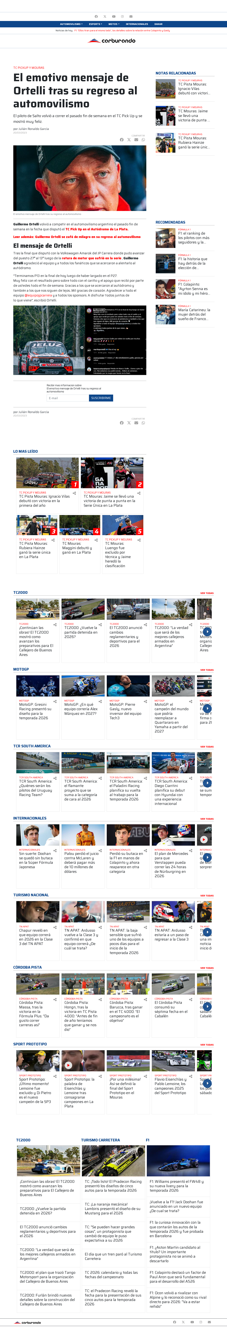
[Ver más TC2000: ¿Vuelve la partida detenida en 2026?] (83, 609)
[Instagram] (122, 16)
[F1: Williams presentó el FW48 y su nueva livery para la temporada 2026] (178, 1160)
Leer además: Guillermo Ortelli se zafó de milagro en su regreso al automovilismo (77, 236)
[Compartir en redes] (74, 493)
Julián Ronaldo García (34, 129)
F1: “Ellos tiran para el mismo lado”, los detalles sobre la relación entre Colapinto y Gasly (122, 30)
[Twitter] (105, 16)
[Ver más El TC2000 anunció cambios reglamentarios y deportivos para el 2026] (128, 609)
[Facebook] (96, 16)
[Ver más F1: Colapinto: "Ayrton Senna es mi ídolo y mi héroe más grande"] (165, 289)
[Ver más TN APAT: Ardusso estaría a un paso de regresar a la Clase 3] (173, 911)
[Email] (131, 16)
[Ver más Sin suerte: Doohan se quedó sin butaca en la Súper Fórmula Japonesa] (37, 834)
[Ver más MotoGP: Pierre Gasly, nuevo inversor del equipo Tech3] (128, 686)
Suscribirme (101, 398)
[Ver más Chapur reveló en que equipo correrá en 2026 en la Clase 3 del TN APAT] (37, 911)
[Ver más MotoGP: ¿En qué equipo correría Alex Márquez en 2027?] (83, 686)
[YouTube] (113, 16)
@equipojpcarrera (38, 295)
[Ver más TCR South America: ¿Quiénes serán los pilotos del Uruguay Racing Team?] (37, 762)
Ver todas (207, 593)
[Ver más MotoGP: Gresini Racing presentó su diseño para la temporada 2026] (37, 686)
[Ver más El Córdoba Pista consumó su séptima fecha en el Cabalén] (173, 984)
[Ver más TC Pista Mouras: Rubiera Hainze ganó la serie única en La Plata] (165, 143)
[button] (71, 24)
